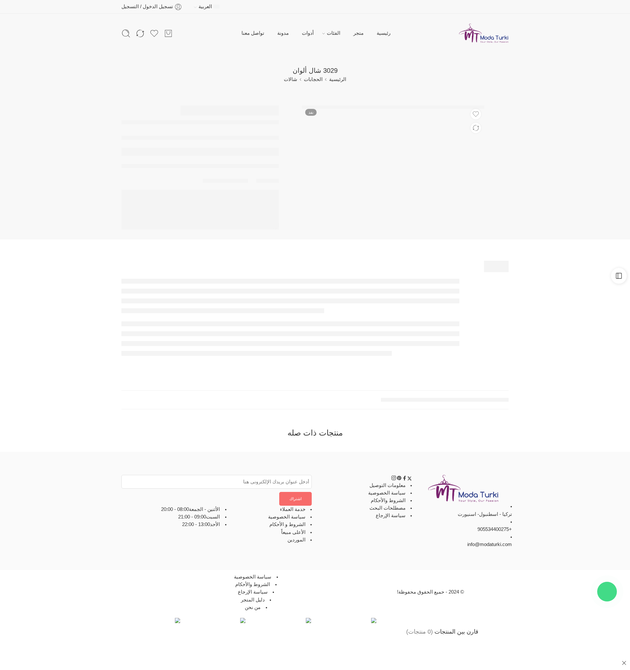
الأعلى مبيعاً (293, 532)
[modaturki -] (484, 33)
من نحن (253, 607)
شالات (290, 79)
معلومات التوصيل (387, 485)
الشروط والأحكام (388, 500)
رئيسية (383, 33)
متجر (358, 33)
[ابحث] (126, 33)
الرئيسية (337, 79)
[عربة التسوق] (168, 33)
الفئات (333, 33)
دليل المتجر (253, 599)
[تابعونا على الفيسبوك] (404, 479)
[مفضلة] (476, 114)
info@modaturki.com (489, 544)
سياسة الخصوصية (387, 493)
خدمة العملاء (292, 509)
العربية (205, 6)
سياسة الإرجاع (391, 515)
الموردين (296, 539)
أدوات (308, 33)
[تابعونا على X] (409, 479)
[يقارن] (476, 128)
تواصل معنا (253, 33)
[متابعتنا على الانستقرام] (394, 479)
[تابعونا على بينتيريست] (399, 479)
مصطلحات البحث (387, 508)
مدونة (283, 33)
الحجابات (313, 79)
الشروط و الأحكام (287, 524)
